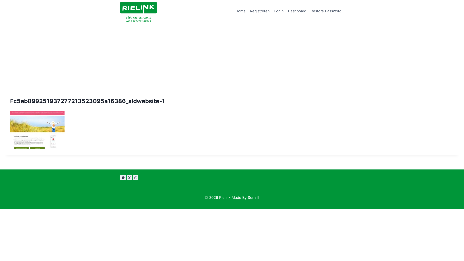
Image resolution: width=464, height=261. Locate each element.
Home (240, 11)
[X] (129, 177)
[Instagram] (135, 177)
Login (279, 11)
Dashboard (297, 11)
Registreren (260, 11)
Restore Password (326, 11)
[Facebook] (123, 177)
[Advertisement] (232, 49)
